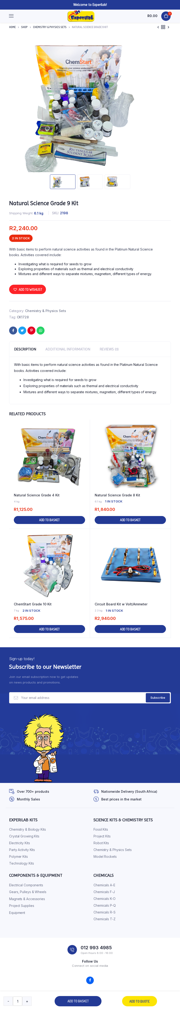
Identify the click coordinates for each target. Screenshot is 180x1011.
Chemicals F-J (104, 892)
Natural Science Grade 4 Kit (37, 495)
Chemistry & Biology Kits (27, 829)
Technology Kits (21, 863)
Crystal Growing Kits (24, 836)
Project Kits (102, 836)
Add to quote (139, 1001)
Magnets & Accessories (27, 899)
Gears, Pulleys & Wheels (27, 892)
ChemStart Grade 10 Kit (33, 604)
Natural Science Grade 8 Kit (117, 495)
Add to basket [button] (49, 520)
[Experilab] (81, 16)
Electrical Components (26, 885)
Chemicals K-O (105, 899)
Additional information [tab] (67, 349)
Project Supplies (21, 906)
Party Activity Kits (22, 850)
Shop (24, 27)
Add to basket (78, 1001)
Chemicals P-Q (105, 905)
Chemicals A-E (104, 885)
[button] (27, 289)
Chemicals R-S (105, 912)
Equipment (17, 913)
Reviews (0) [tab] (109, 349)
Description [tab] (25, 349)
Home (12, 27)
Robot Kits (101, 843)
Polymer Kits (18, 856)
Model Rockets (105, 856)
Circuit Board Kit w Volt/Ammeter (121, 604)
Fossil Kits (101, 829)
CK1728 (23, 317)
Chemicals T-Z (105, 919)
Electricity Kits (19, 843)
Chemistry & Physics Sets (50, 27)
